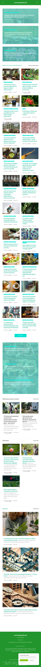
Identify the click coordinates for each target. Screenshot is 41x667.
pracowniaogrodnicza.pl (20, 2)
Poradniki (28, 188)
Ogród (25, 648)
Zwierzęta (31, 161)
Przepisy (28, 135)
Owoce (10, 135)
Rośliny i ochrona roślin (19, 648)
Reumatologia (10, 346)
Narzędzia (5, 82)
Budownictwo (6, 188)
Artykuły (34, 648)
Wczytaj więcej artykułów (20, 335)
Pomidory (14, 29)
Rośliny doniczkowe (12, 12)
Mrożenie (9, 294)
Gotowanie (5, 294)
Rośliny (14, 50)
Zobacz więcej (35, 398)
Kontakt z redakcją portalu (20, 637)
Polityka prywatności (21, 642)
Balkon (6, 50)
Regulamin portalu (13, 642)
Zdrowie (31, 135)
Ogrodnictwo (10, 29)
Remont (27, 82)
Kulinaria (24, 135)
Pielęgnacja (6, 12)
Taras (30, 82)
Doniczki (6, 29)
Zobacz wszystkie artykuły (33, 65)
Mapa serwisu (29, 642)
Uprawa (18, 12)
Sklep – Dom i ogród (9, 648)
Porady (24, 161)
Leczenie (6, 346)
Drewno (24, 82)
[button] (3, 2)
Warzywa (13, 135)
